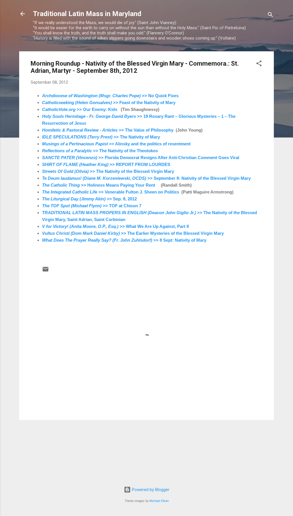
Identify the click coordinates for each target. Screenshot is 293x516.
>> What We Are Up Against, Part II (115, 226)
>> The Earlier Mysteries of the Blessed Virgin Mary (133, 233)
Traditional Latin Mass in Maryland (87, 14)
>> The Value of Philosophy (107, 130)
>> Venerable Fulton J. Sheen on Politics (110, 191)
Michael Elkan (159, 501)
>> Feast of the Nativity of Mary (108, 102)
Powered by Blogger (150, 489)
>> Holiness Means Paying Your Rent (98, 185)
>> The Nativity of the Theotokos (100, 150)
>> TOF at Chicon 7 (91, 205)
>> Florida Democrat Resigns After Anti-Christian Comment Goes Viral (140, 157)
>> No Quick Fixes (110, 95)
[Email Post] (45, 271)
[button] (259, 64)
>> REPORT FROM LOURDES (106, 164)
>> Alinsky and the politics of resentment (116, 143)
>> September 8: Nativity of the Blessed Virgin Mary (146, 178)
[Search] (270, 15)
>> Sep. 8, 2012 (89, 198)
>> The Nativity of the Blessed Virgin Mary (108, 171)
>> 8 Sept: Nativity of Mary (124, 240)
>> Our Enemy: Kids (79, 109)
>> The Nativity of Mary (101, 136)
